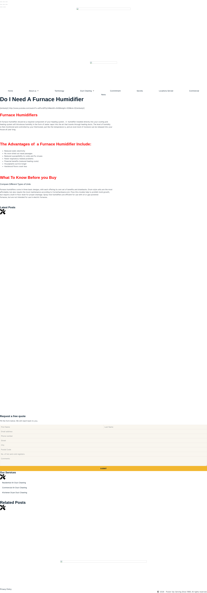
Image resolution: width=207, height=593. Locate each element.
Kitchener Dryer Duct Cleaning (14, 492)
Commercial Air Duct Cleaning (14, 488)
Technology (59, 91)
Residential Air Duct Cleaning (14, 483)
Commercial (194, 91)
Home (10, 91)
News (103, 94)
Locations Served (166, 91)
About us (32, 91)
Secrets (140, 91)
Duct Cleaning (86, 91)
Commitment (115, 91)
